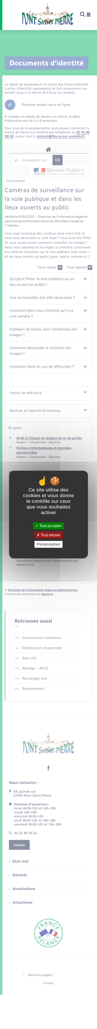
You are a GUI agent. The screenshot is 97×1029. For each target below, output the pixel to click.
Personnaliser (48, 544)
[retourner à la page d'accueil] (47, 14)
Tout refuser (50, 535)
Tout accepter (50, 526)
